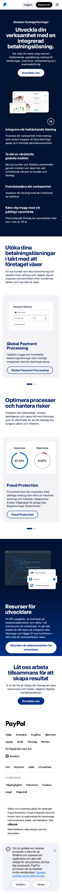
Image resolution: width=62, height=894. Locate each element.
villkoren (13, 824)
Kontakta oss (31, 72)
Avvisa (41, 884)
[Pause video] (50, 121)
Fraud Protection (22, 514)
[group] (31, 336)
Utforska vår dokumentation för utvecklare (31, 647)
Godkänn (20, 884)
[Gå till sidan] (29, 384)
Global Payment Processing (30, 370)
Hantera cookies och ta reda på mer (28, 874)
